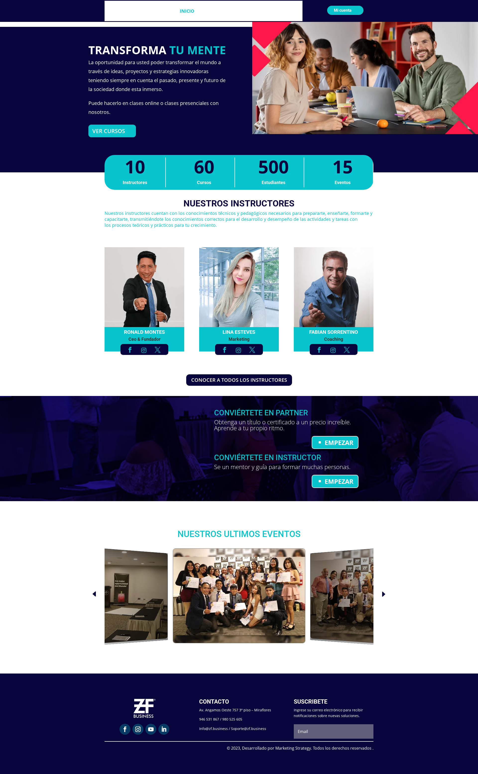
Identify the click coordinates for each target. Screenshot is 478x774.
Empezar (339, 442)
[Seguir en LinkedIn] (163, 729)
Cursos (208, 11)
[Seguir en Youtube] (150, 729)
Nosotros (240, 11)
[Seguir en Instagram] (137, 729)
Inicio (187, 11)
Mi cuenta (343, 10)
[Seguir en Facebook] (125, 729)
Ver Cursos (108, 131)
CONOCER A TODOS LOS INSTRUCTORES (239, 380)
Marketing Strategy (293, 748)
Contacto (270, 11)
